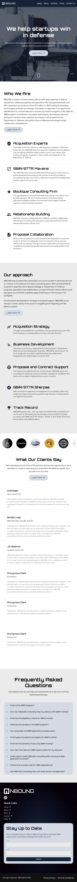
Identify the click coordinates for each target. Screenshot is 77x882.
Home (39, 3)
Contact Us (70, 3)
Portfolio (54, 3)
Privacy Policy (50, 878)
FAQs (61, 3)
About (46, 3)
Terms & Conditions (66, 878)
